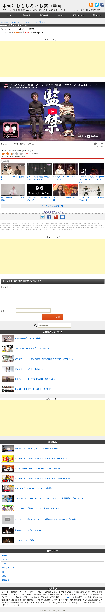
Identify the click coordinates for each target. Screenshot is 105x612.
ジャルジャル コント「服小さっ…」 (30, 369)
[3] (12, 153)
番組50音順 (44, 15)
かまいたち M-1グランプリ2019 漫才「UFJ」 (34, 348)
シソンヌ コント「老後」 (25, 540)
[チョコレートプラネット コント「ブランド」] (7, 389)
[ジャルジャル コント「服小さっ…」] (7, 369)
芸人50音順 (26, 15)
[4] (16, 153)
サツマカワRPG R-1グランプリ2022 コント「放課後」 (38, 468)
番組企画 (5, 580)
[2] (7, 153)
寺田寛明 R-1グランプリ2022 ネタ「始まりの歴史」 (37, 448)
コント (4, 559)
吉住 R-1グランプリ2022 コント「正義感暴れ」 (35, 488)
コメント (6, 287)
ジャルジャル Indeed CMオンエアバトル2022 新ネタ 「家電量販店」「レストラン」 (50, 498)
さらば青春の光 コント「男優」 (28, 338)
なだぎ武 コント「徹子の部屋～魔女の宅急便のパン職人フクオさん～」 (44, 359)
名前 (3, 310)
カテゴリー (61, 15)
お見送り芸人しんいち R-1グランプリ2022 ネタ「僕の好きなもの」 (43, 478)
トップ (9, 15)
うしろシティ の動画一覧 (52, 206)
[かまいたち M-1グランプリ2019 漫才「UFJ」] (7, 348)
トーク (4, 563)
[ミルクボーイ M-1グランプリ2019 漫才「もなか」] (7, 379)
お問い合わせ (96, 15)
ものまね (5, 555)
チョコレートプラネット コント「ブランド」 (33, 389)
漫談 (4, 576)
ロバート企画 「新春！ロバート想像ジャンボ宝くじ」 (37, 508)
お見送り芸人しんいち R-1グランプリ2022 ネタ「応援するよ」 (41, 458)
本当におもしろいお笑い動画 (32, 6)
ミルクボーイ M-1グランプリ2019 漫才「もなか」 (36, 379)
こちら (68, 597)
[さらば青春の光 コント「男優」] (7, 338)
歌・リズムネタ (8, 567)
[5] (21, 153)
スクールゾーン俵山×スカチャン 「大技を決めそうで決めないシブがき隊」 (46, 519)
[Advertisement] (52, 59)
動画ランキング (78, 15)
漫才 (4, 572)
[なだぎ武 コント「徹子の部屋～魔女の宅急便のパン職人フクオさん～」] (7, 358)
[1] (3, 153)
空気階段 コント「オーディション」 (30, 530)
